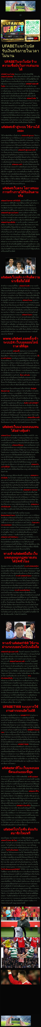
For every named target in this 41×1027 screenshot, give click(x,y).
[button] (20, 15)
